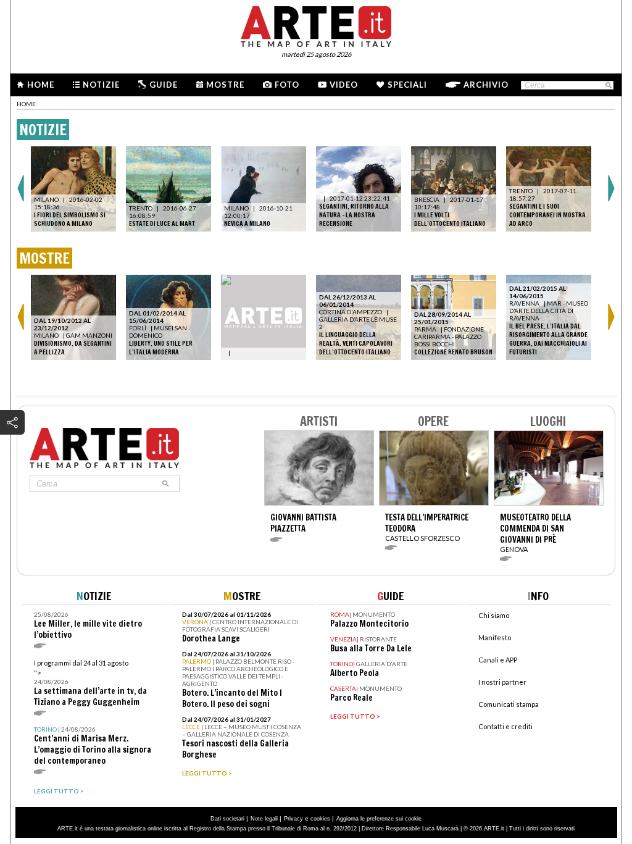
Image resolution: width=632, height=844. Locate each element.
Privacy (293, 819)
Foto (287, 85)
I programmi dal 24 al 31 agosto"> (90, 683)
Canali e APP (497, 660)
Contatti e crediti (505, 726)
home (26, 103)
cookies (320, 819)
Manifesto (494, 637)
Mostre (225, 85)
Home (40, 85)
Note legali (264, 819)
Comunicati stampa (508, 704)
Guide (163, 85)
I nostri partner (502, 682)
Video (344, 85)
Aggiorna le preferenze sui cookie (379, 819)
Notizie (101, 85)
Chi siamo (493, 615)
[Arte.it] (316, 24)
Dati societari (227, 819)
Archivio (486, 85)
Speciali (407, 85)
